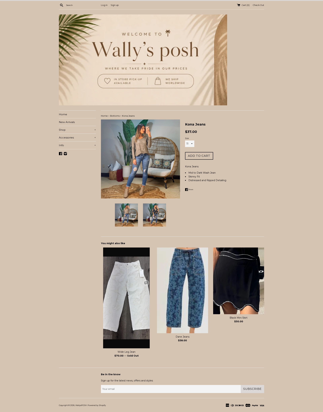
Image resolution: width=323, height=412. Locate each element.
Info (77, 145)
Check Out (258, 5)
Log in (104, 5)
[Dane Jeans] (182, 290)
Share (190, 189)
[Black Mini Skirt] (238, 281)
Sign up (115, 5)
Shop (77, 129)
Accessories (77, 137)
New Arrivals (67, 122)
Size (187, 138)
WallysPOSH (81, 405)
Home (63, 114)
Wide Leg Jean (126, 351)
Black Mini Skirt (238, 317)
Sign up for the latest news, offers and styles (127, 380)
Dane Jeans (182, 336)
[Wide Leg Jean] (126, 298)
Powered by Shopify (97, 405)
